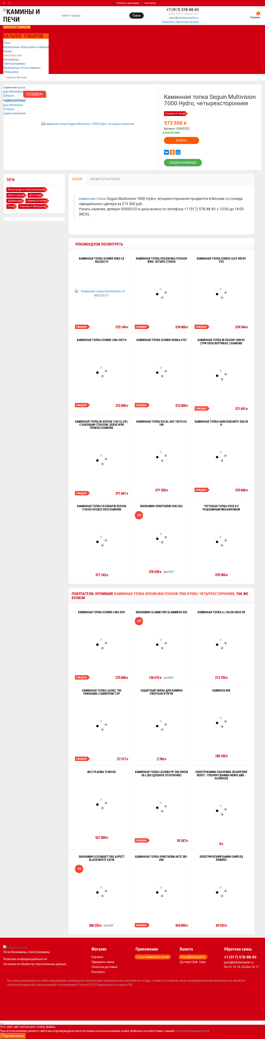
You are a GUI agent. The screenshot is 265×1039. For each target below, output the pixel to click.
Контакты (150, 3)
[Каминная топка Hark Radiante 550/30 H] (221, 456)
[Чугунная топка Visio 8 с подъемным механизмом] (221, 541)
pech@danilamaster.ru (184, 17)
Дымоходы (14, 200)
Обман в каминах (183, 162)
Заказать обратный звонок (180, 22)
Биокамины (11, 59)
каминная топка (92, 199)
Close (6, 43)
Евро (202, 962)
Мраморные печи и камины (21, 67)
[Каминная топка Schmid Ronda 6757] (161, 371)
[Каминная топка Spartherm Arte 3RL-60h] (161, 891)
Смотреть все (12, 55)
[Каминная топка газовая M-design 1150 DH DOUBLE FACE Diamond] (101, 541)
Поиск (136, 15)
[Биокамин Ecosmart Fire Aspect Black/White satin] (101, 891)
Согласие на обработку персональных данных (34, 964)
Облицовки (10, 72)
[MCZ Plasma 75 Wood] (101, 803)
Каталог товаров (16, 27)
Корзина (97, 957)
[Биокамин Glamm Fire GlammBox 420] (161, 643)
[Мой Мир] (178, 152)
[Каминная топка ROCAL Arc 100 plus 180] (161, 456)
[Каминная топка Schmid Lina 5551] (101, 643)
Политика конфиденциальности (25, 959)
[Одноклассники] (172, 152)
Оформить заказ (103, 962)
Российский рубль (193, 957)
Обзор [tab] (77, 179)
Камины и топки (174, 113)
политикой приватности (192, 1031)
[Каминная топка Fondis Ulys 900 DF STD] (221, 293)
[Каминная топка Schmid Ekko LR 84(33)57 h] (101, 293)
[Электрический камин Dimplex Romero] (221, 891)
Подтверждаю (13, 1036)
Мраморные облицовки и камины (26, 47)
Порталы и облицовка (32, 206)
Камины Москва (16, 77)
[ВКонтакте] (166, 152)
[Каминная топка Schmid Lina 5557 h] (101, 371)
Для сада (34, 195)
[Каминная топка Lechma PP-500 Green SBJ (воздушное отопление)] (161, 807)
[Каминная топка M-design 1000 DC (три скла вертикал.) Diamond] (221, 375)
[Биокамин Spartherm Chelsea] (161, 538)
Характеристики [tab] (105, 179)
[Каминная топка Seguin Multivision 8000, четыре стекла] (161, 293)
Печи (11, 206)
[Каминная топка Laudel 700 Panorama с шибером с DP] (101, 725)
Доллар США (189, 962)
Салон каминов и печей (153, 957)
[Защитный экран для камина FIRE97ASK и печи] (161, 725)
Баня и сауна (15, 195)
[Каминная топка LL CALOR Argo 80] (221, 643)
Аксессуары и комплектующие (26, 189)
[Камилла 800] (221, 722)
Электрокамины (14, 63)
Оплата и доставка (128, 3)
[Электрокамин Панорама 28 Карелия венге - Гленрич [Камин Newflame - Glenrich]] (221, 810)
